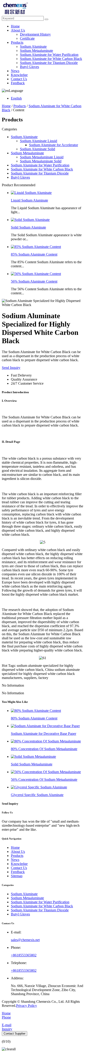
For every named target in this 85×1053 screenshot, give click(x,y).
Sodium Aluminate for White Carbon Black (51, 59)
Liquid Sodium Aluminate (29, 200)
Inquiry (7, 1029)
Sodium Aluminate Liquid (38, 141)
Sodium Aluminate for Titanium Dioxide (49, 63)
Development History (35, 34)
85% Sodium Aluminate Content (34, 254)
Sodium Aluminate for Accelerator (53, 145)
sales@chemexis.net (25, 940)
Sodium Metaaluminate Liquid (41, 157)
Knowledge (19, 75)
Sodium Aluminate (33, 46)
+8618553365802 (23, 955)
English (16, 98)
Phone (6, 1017)
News (15, 71)
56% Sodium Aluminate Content (34, 281)
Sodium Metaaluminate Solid (40, 161)
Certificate (27, 38)
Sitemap (16, 876)
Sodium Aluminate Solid (37, 149)
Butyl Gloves (29, 67)
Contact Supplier (14, 1033)
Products (17, 42)
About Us (18, 30)
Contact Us (19, 79)
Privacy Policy (26, 1006)
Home (15, 26)
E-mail (6, 1025)
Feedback (18, 83)
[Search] (46, 19)
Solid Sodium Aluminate (28, 227)
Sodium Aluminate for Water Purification (49, 55)
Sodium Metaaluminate (36, 50)
